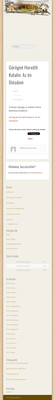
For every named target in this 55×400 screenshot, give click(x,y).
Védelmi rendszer (13, 214)
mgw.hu (9, 392)
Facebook (27, 53)
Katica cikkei (10, 239)
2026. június (10, 283)
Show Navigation (42, 23)
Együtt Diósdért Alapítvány (16, 368)
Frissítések (10, 203)
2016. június (10, 334)
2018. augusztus (12, 311)
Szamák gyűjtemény (13, 244)
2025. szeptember (13, 306)
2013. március (11, 343)
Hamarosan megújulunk (15, 208)
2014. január (10, 338)
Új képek (9, 219)
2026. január (10, 297)
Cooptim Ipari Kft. (12, 374)
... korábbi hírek (12, 224)
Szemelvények (18, 99)
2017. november (12, 315)
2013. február (11, 348)
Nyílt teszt (10, 192)
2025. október (11, 302)
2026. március (11, 292)
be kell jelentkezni (36, 173)
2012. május (10, 352)
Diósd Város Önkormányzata (17, 363)
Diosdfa (15, 91)
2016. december (12, 320)
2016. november (12, 324)
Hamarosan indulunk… (14, 197)
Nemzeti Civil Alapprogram (16, 379)
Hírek (9, 187)
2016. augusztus (12, 329)
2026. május (10, 288)
